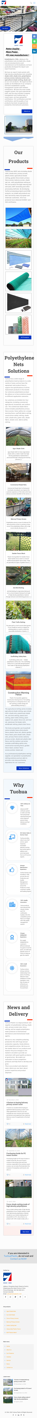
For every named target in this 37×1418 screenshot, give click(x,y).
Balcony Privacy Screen (18, 519)
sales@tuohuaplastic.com (14, 1294)
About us (9, 1350)
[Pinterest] (21, 1415)
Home (8, 1346)
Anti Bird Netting (18, 588)
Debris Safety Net (11, 1325)
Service (9, 1360)
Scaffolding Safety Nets (18, 656)
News (8, 1364)
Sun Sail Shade (11, 1315)
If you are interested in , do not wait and (18, 1256)
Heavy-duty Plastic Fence (14, 1329)
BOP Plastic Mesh (12, 1332)
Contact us (10, 1367)
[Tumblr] (24, 1415)
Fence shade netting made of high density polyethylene (18, 1205)
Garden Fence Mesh (18, 553)
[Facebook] (13, 1415)
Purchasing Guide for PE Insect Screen (16, 1154)
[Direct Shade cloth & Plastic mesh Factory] (11, 2)
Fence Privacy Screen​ (13, 1318)
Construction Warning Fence (18, 694)
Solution (9, 1357)
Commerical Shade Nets (18, 485)
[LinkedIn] (18, 1415)
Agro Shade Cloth (18, 448)
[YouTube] (16, 1415)
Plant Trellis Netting (18, 622)
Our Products (10, 1353)
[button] (3, 19)
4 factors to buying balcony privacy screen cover (17, 1103)
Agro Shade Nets (11, 1311)
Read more (28, 1124)
